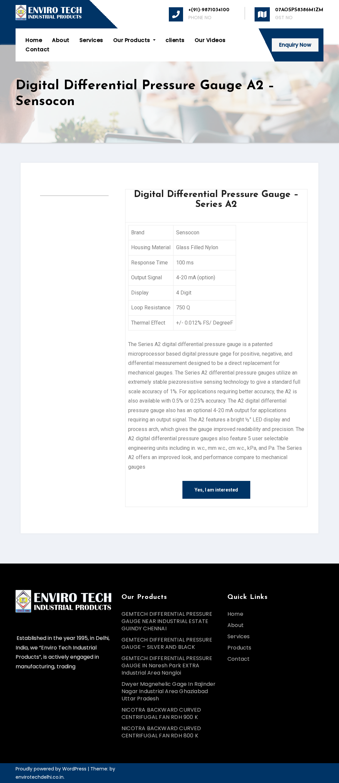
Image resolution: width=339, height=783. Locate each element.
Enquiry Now (295, 45)
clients (175, 40)
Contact (37, 49)
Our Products (132, 40)
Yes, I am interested (216, 489)
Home (33, 40)
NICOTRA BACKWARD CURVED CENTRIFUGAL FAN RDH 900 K (161, 713)
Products (239, 647)
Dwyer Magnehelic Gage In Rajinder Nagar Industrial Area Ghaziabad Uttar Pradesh (168, 691)
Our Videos (210, 40)
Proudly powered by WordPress (52, 768)
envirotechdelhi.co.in (40, 777)
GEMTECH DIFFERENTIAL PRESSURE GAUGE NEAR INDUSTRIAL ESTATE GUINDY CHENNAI (166, 621)
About (61, 40)
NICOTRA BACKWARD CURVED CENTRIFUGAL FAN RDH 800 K (161, 731)
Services (91, 40)
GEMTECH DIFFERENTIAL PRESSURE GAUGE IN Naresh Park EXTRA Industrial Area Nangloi (166, 665)
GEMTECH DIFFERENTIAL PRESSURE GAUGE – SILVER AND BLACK (166, 643)
